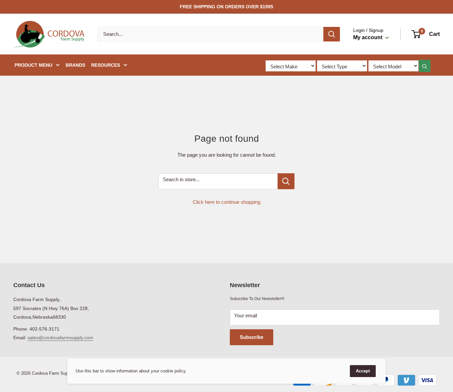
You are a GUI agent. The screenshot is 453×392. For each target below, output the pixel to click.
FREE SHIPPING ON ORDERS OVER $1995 (226, 6)
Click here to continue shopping (226, 202)
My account (368, 37)
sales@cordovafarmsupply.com (60, 337)
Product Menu (33, 65)
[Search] (331, 34)
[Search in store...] (286, 181)
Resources (105, 65)
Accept (363, 370)
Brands (75, 65)
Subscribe (251, 337)
